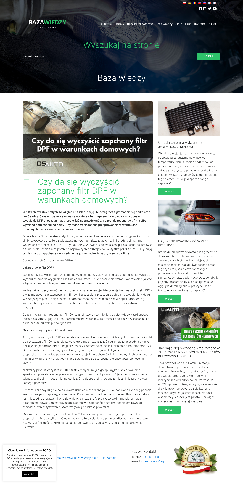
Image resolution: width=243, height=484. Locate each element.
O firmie (106, 24)
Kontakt (199, 24)
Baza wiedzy (164, 24)
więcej (169, 191)
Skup (178, 24)
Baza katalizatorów (140, 24)
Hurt (188, 24)
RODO (212, 24)
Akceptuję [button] (29, 474)
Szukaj (208, 56)
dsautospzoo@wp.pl (154, 461)
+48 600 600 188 (154, 457)
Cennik (119, 24)
